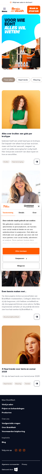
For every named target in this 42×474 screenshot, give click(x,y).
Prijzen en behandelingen (13, 408)
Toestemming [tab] (8, 212)
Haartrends (23, 80)
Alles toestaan (21, 251)
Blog (4, 442)
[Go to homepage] (17, 9)
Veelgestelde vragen (11, 423)
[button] (4, 8)
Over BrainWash (9, 427)
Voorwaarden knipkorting (13, 431)
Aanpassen (19, 258)
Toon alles (8, 80)
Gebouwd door (8, 470)
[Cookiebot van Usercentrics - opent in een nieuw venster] (25, 206)
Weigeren (21, 266)
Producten (7, 412)
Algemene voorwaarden (10, 464)
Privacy (24, 464)
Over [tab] (34, 212)
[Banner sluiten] (38, 206)
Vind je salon (7, 404)
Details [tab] (21, 212)
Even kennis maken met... (14, 291)
